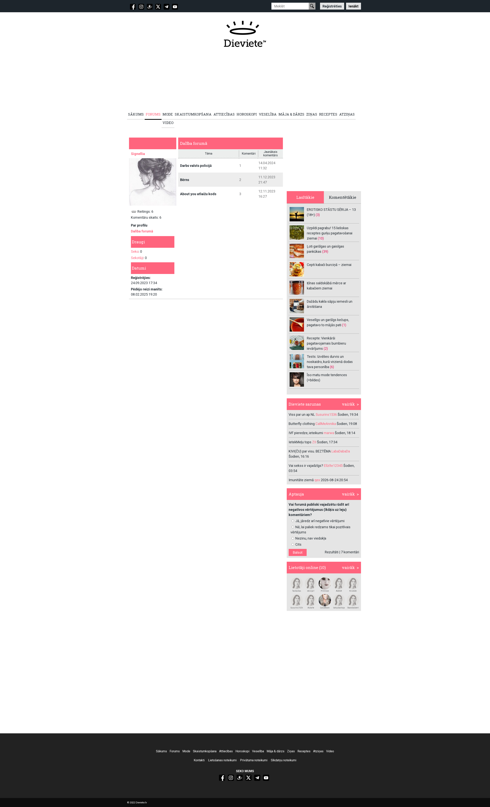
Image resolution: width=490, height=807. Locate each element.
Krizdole (353, 591)
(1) (344, 325)
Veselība (258, 751)
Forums (175, 751)
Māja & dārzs (275, 751)
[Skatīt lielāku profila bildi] (152, 181)
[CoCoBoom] (325, 600)
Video (330, 751)
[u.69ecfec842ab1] (311, 600)
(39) (325, 251)
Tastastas (296, 591)
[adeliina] (339, 583)
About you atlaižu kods (198, 194)
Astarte (311, 608)
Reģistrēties (332, 6)
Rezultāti (331, 552)
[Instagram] (141, 7)
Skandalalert (353, 608)
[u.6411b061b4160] (311, 583)
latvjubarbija (339, 608)
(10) (321, 238)
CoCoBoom (325, 608)
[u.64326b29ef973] (339, 600)
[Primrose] (325, 583)
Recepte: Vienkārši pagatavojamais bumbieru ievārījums (326, 343)
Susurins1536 (297, 608)
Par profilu (139, 225)
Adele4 (339, 591)
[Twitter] (158, 7)
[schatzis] (353, 583)
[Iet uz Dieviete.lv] (245, 34)
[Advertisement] (243, 80)
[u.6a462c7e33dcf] (297, 600)
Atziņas (318, 751)
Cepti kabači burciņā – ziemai (329, 265)
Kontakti (199, 760)
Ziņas (291, 751)
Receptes (303, 751)
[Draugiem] (150, 7)
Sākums (161, 751)
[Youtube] (175, 7)
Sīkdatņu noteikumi (283, 760)
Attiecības (226, 751)
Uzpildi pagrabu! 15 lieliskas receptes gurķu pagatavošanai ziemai (329, 233)
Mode (186, 751)
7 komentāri (350, 552)
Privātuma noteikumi (253, 760)
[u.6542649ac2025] (353, 600)
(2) (326, 348)
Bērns (184, 180)
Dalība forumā (142, 231)
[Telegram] (166, 7)
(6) (332, 367)
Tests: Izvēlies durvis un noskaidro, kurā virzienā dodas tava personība (330, 362)
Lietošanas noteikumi (222, 760)
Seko (135, 251)
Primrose (325, 591)
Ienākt (354, 6)
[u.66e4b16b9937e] (297, 583)
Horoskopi (242, 751)
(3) (318, 215)
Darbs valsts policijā (196, 166)
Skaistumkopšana (204, 751)
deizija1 (310, 591)
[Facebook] (133, 7)
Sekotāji (137, 258)
